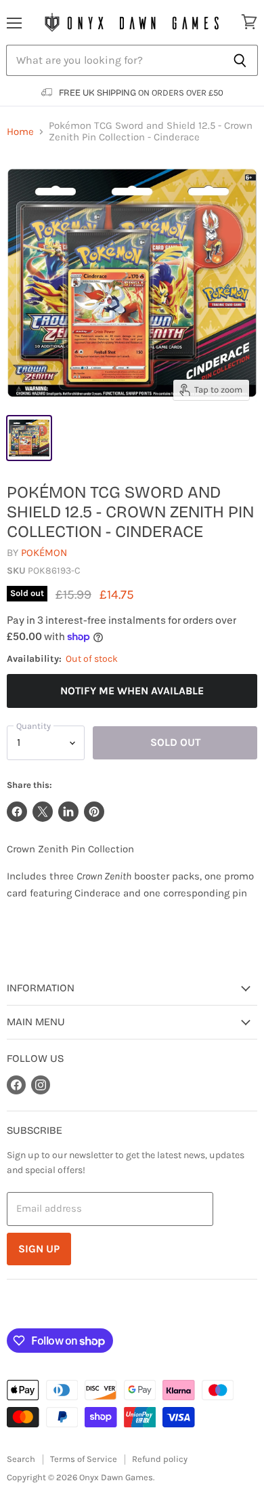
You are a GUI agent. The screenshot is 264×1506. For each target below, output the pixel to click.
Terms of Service (83, 1459)
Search (21, 1459)
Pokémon (44, 553)
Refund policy (160, 1459)
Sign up (39, 1248)
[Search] (240, 60)
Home (20, 132)
